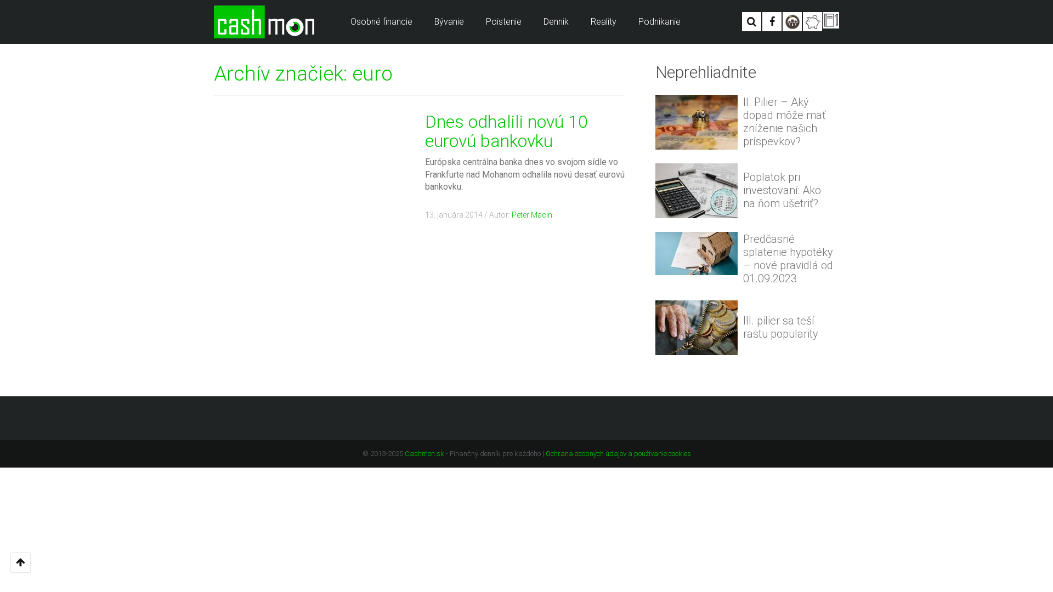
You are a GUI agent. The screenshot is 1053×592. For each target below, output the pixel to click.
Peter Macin (532, 214)
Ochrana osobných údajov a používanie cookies (618, 453)
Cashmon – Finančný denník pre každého (264, 21)
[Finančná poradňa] (812, 21)
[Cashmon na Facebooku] (772, 21)
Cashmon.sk (424, 453)
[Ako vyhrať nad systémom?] (792, 21)
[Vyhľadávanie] (751, 21)
